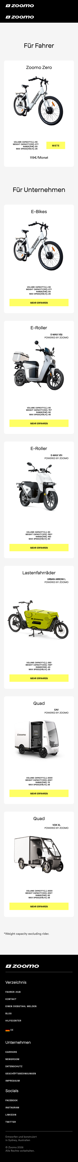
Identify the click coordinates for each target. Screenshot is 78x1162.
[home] (19, 6)
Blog (8, 1013)
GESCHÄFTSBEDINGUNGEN (20, 1073)
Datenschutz (14, 1066)
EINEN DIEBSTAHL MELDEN (21, 1006)
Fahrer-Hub (13, 991)
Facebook (11, 1100)
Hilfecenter (13, 1020)
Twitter (10, 1121)
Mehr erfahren (39, 302)
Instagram (12, 1107)
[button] (13, 1030)
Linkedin (10, 1114)
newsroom (12, 1059)
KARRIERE (11, 1052)
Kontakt (10, 999)
